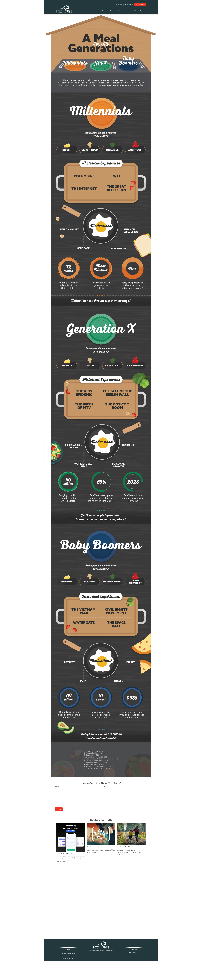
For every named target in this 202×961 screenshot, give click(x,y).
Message (58, 796)
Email (103, 786)
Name (57, 786)
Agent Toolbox (129, 4)
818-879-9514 (135, 952)
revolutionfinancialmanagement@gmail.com (101, 950)
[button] (104, 10)
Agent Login (118, 4)
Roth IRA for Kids (123, 846)
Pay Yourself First (93, 846)
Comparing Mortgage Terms (67, 853)
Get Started (141, 4)
